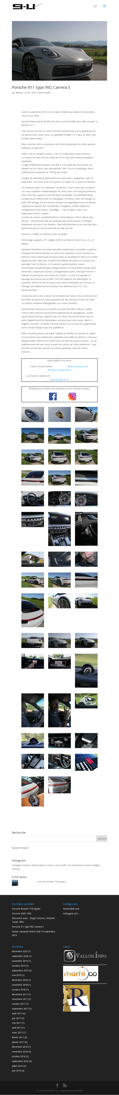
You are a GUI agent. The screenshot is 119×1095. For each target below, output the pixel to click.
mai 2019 (16, 975)
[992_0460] (32, 768)
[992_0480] (86, 770)
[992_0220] (32, 566)
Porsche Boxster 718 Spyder (51, 881)
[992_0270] (59, 587)
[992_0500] (59, 793)
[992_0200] (59, 545)
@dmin (19, 92)
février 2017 (18, 1037)
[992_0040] (32, 442)
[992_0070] (32, 464)
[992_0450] (86, 748)
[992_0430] (32, 748)
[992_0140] (86, 485)
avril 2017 (17, 1027)
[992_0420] (86, 708)
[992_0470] (59, 768)
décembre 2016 (20, 1046)
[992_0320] (86, 608)
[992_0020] (59, 421)
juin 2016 (16, 1070)
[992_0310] (59, 608)
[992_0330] (32, 647)
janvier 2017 (18, 1042)
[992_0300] (32, 627)
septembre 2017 (20, 1008)
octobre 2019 (18, 965)
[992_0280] (86, 587)
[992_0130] (59, 485)
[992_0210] (86, 545)
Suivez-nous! (20, 848)
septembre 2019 (20, 970)
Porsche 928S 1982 (21, 913)
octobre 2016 (18, 1056)
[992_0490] (32, 806)
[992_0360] (86, 647)
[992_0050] (59, 443)
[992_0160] (59, 506)
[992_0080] (59, 464)
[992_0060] (86, 442)
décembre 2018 (20, 979)
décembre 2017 (20, 994)
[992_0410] (59, 727)
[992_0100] (32, 485)
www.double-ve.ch (59, 379)
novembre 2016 (20, 1051)
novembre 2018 (20, 984)
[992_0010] (32, 422)
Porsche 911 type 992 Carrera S (41, 87)
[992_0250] (32, 587)
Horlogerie (68, 913)
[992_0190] (32, 527)
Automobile (44, 92)
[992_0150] (32, 506)
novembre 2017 (20, 999)
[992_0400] (32, 727)
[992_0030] (86, 421)
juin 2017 (16, 1018)
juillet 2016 (17, 1065)
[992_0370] (32, 668)
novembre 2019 (20, 960)
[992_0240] (86, 566)
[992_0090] (86, 464)
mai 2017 (16, 1022)
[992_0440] (59, 748)
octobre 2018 (18, 989)
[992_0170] (86, 506)
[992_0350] (59, 647)
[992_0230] (59, 566)
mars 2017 (17, 1032)
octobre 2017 (18, 1003)
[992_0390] (86, 687)
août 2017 (17, 1013)
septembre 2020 (20, 956)
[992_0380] (59, 668)
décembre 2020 (20, 951)
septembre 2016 (20, 1061)
